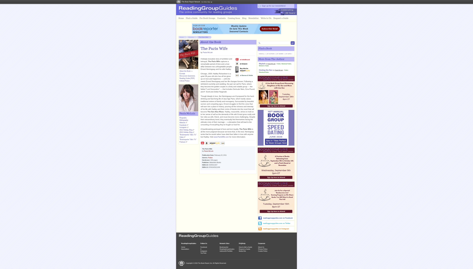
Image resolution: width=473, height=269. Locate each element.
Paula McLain (208, 52)
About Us (261, 247)
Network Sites (224, 243)
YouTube (203, 253)
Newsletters (185, 249)
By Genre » (280, 53)
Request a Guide (244, 249)
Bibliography (183, 120)
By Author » (271, 53)
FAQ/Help (242, 243)
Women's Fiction (264, 65)
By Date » (289, 53)
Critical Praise (184, 81)
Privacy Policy (262, 249)
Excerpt (182, 73)
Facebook (182, 125)
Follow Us (203, 243)
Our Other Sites (205, 2)
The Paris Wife (203, 37)
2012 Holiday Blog (185, 130)
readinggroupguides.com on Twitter (276, 223)
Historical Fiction (286, 63)
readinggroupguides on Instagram (276, 229)
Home (182, 37)
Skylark (262, 64)
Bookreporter (224, 247)
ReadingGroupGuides (188, 243)
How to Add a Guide (245, 247)
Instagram (183, 127)
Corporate (261, 243)
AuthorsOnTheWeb (226, 251)
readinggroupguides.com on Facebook (278, 218)
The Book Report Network (191, 2)
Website (182, 123)
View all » (262, 53)
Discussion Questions (187, 76)
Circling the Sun (265, 70)
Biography (183, 118)
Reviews (191, 37)
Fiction (210, 158)
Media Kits (242, 251)
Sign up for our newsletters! (274, 6)
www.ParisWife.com (221, 137)
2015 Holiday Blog (185, 132)
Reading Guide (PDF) (187, 78)
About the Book (185, 71)
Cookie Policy (262, 251)
